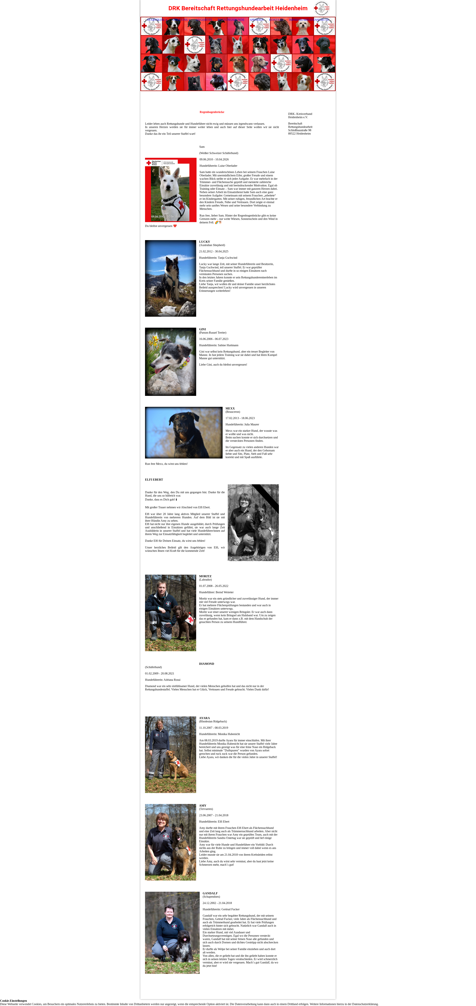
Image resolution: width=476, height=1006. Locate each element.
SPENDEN (257, 19)
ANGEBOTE (204, 19)
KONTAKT (276, 19)
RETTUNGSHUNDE (231, 19)
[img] (322, 8)
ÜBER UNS (180, 19)
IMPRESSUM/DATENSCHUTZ (309, 19)
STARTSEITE (156, 19)
